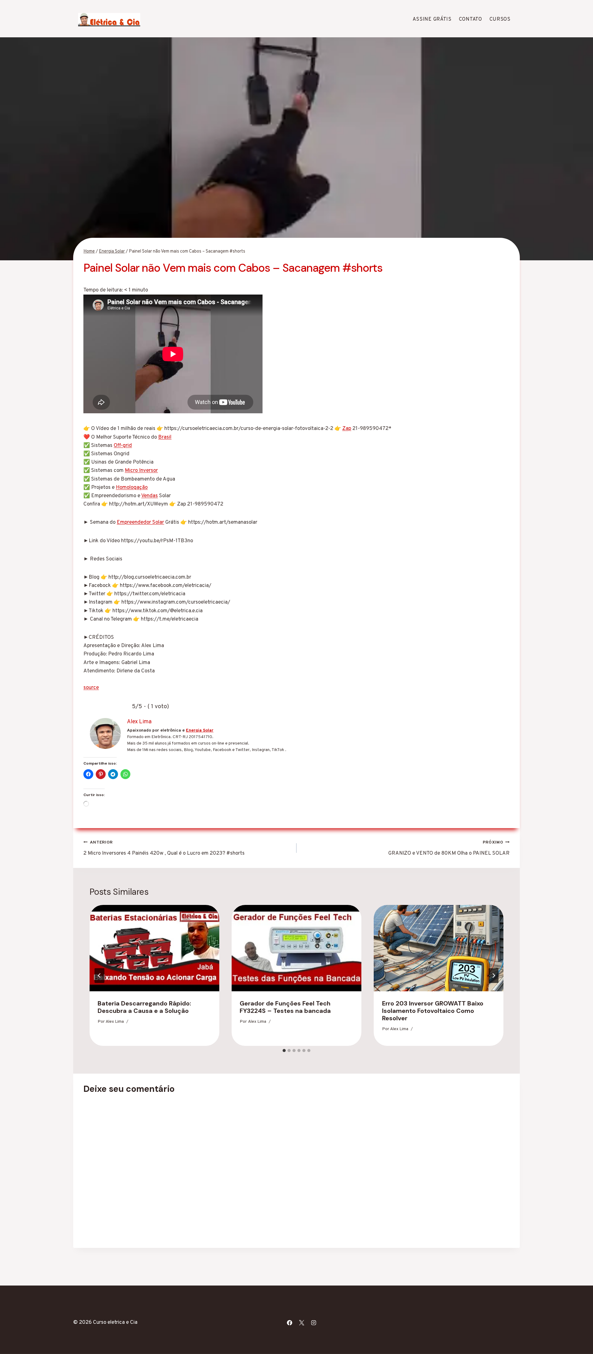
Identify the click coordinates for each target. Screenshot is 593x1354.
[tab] (284, 1050)
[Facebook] (289, 1322)
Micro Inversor (141, 470)
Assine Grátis (432, 19)
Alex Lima (115, 1021)
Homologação (132, 487)
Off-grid (123, 445)
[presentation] (154, 948)
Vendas (149, 496)
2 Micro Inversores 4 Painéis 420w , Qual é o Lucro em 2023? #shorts (164, 848)
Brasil (164, 437)
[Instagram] (314, 1322)
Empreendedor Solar (140, 522)
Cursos (500, 19)
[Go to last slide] (99, 975)
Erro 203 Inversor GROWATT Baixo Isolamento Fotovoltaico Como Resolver (432, 1010)
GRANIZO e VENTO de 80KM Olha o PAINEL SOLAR (449, 848)
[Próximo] (493, 975)
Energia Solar (199, 730)
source (91, 687)
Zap (346, 428)
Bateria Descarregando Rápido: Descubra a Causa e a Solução (144, 1007)
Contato (470, 19)
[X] (301, 1322)
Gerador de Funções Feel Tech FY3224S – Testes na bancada (285, 1007)
